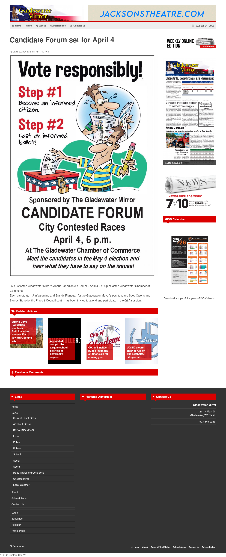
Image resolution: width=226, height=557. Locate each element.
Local (16, 436)
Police (16, 442)
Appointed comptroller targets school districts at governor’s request (59, 349)
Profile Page (18, 530)
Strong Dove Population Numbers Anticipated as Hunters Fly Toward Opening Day (21, 331)
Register (16, 524)
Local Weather (21, 484)
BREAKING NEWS (23, 430)
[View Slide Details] (189, 111)
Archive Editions (22, 424)
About (14, 492)
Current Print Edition (24, 418)
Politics (17, 448)
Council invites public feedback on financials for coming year (98, 352)
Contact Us (17, 504)
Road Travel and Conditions (28, 472)
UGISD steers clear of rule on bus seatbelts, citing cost (136, 352)
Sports (16, 466)
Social (16, 460)
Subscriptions (18, 498)
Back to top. (19, 546)
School (17, 454)
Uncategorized (21, 478)
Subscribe (17, 518)
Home (14, 406)
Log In (15, 512)
